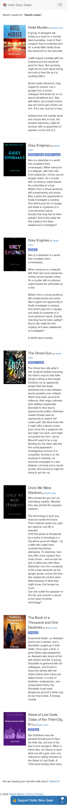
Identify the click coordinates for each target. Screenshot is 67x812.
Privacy (39, 794)
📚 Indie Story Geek (17, 4)
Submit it (54, 781)
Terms (29, 794)
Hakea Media (16, 794)
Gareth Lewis (57, 27)
